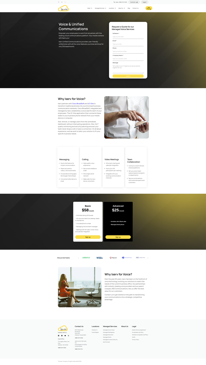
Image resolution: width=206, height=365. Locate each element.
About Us (124, 326)
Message (115, 62)
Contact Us (79, 326)
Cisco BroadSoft (78, 103)
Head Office (61, 339)
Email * (115, 40)
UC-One (91, 103)
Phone (114, 48)
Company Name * (118, 55)
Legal (134, 326)
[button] (78, 258)
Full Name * (116, 33)
